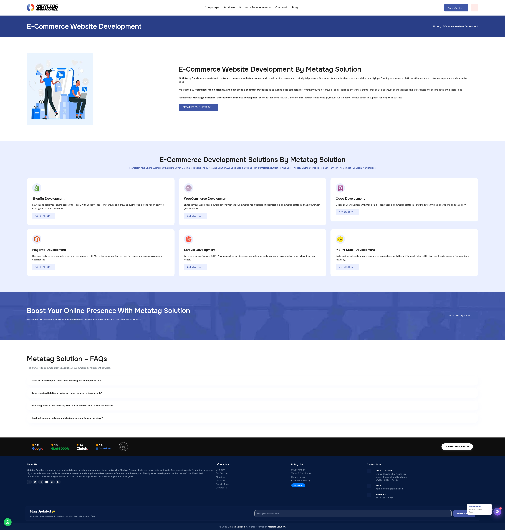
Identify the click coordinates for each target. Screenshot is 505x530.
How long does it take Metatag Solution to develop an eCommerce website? (73, 405)
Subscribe (463, 513)
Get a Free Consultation (197, 107)
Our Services (222, 473)
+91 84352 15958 (384, 497)
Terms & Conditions (301, 473)
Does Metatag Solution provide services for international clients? (66, 393)
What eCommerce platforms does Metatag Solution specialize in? (67, 380)
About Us (220, 477)
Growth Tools (222, 484)
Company (220, 470)
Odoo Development (350, 199)
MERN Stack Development (355, 250)
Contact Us (455, 7)
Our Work (281, 7)
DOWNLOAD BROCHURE (456, 447)
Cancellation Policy (300, 480)
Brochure (298, 485)
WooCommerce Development (206, 199)
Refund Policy (298, 477)
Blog (295, 7)
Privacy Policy (298, 470)
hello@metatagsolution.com (389, 488)
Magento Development (49, 250)
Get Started (42, 215)
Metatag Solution (236, 526)
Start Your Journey (460, 315)
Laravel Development (199, 250)
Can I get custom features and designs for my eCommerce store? (67, 418)
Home (436, 26)
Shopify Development (48, 199)
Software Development (254, 7)
